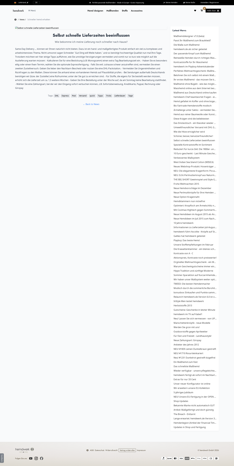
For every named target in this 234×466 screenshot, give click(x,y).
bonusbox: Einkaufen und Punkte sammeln (195, 292)
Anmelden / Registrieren (210, 2)
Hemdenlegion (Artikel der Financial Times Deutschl (195, 422)
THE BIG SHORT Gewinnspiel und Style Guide (195, 179)
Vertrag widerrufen (127, 450)
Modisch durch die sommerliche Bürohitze (195, 288)
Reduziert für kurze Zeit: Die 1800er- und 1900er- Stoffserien (195, 149)
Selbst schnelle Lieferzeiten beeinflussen (194, 140)
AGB (92, 450)
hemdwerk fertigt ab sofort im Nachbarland (195, 375)
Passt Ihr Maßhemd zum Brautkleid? (192, 40)
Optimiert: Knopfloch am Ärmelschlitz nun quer (195, 205)
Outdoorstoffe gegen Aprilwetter (191, 331)
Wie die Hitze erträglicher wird (189, 131)
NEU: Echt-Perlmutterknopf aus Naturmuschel (195, 175)
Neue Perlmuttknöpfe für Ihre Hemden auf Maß (195, 192)
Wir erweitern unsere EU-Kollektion (192, 388)
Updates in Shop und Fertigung (190, 427)
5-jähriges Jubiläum (183, 392)
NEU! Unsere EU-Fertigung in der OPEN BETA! (195, 396)
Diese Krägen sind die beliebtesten (191, 118)
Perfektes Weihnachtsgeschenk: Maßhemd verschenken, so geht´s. (195, 70)
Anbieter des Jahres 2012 (186, 344)
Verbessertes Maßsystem (187, 157)
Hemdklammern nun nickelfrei (189, 201)
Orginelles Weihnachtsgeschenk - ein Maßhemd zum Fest (195, 262)
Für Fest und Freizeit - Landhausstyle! (192, 335)
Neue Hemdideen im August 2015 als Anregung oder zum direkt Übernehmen (195, 214)
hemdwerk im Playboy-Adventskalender (194, 66)
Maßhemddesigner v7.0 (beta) (189, 36)
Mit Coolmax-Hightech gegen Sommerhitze (195, 209)
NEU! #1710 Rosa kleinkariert (188, 353)
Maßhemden (112, 10)
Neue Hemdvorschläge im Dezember (192, 188)
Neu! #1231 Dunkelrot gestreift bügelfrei (194, 357)
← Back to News (91, 104)
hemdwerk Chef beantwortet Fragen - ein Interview (195, 96)
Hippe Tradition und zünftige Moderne (193, 270)
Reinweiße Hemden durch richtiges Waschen (195, 57)
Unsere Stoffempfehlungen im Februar (193, 244)
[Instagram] (36, 458)
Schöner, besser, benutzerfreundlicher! (193, 136)
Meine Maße (190, 2)
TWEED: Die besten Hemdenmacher (192, 283)
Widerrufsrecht (111, 450)
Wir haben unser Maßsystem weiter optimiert (195, 279)
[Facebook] (41, 458)
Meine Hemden (171, 2)
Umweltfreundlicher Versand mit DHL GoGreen (195, 127)
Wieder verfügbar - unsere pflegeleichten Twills (195, 370)
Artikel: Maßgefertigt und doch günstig (194, 409)
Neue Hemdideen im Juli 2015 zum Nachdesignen (195, 218)
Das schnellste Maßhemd (186, 366)
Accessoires (136, 10)
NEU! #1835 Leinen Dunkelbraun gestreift (195, 348)
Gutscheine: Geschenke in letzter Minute (194, 309)
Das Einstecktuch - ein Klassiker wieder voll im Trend (195, 123)
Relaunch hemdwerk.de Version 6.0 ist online (195, 296)
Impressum (141, 450)
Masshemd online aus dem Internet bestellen (195, 88)
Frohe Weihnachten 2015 (186, 183)
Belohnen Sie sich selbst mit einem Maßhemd (195, 75)
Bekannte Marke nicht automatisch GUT (194, 405)
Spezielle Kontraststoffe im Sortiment (193, 144)
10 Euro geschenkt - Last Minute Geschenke (195, 153)
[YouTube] (30, 458)
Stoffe (125, 10)
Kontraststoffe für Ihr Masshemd (191, 62)
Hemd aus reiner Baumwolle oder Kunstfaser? (195, 114)
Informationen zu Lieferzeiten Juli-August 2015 (195, 227)
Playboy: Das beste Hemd (187, 240)
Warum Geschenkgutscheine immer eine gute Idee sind (195, 266)
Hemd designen (95, 10)
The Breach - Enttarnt (184, 414)
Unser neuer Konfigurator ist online (192, 383)
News (22, 19)
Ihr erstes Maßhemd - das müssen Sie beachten (195, 79)
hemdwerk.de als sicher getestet (190, 49)
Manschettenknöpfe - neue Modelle (192, 322)
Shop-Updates (181, 401)
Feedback (2, 458)
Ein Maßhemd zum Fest (186, 361)
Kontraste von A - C (183, 253)
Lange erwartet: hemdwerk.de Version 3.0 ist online (195, 418)
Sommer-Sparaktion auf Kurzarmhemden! (195, 275)
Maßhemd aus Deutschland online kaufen (195, 92)
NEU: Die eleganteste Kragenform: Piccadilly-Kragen (195, 170)
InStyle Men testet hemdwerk (189, 301)
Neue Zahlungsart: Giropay (187, 340)
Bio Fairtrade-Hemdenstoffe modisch (193, 105)
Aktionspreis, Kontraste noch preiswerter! (195, 257)
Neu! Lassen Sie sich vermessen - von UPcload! (195, 318)
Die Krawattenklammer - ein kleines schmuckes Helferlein (195, 249)
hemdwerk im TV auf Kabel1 (188, 314)
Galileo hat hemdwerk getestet (189, 235)
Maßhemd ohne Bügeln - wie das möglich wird (195, 83)
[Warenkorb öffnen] (201, 10)
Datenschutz (99, 450)
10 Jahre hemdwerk (184, 222)
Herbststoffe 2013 (183, 305)
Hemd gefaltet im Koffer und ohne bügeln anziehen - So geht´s (195, 101)
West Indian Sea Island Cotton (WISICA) (194, 162)
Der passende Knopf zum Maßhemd (192, 53)
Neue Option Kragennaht (186, 196)
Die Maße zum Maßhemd (186, 44)
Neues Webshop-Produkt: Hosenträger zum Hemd (195, 166)
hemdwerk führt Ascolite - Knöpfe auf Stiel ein (195, 231)
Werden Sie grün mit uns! (187, 327)
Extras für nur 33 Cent (185, 379)
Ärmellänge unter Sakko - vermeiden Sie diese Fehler (195, 109)
